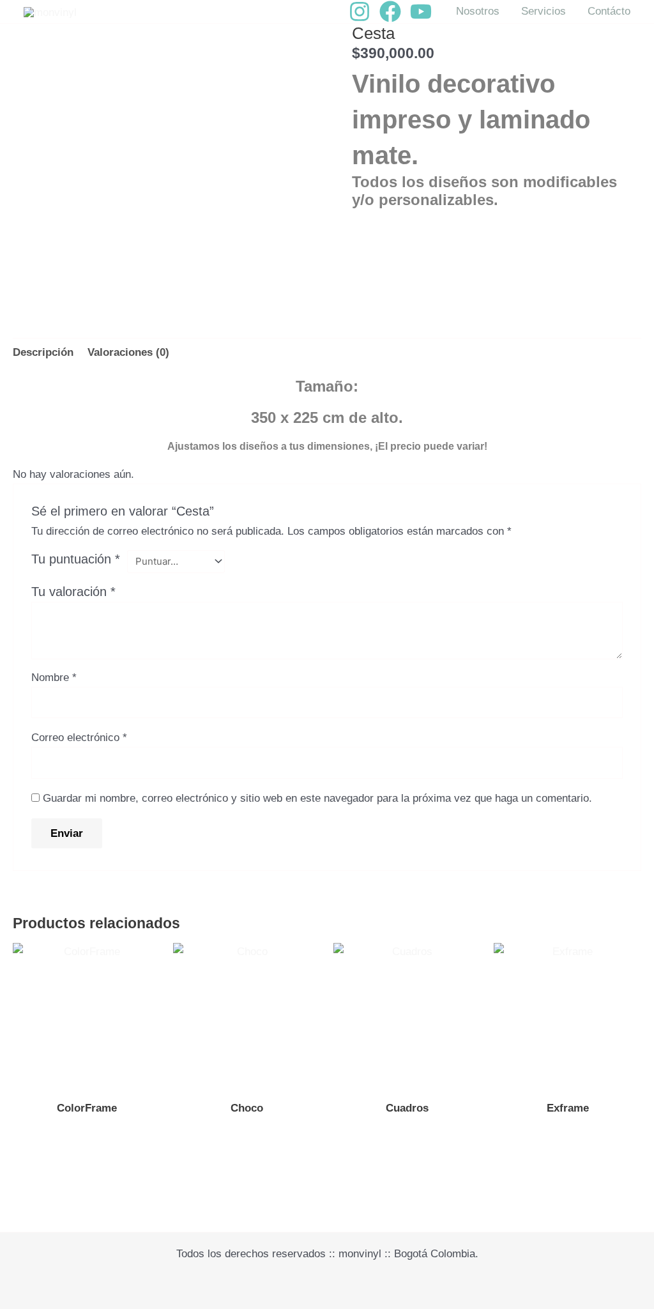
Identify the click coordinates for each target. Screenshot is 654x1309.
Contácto (609, 11)
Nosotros (477, 11)
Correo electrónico (79, 737)
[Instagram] (359, 11)
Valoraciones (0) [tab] (128, 352)
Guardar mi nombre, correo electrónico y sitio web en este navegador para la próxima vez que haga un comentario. (317, 798)
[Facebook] (390, 11)
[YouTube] (420, 11)
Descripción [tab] (43, 352)
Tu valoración (73, 592)
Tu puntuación (75, 559)
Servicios (543, 11)
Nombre (54, 677)
